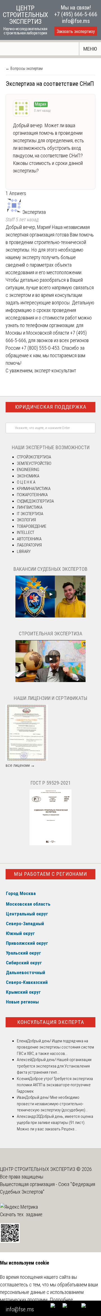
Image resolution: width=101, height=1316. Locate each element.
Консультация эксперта (50, 1022)
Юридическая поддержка (50, 407)
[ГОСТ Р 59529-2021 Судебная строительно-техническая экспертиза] (50, 843)
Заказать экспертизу (76, 31)
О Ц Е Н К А (26, 482)
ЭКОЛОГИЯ (26, 519)
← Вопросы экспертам (24, 68)
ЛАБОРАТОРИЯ (29, 545)
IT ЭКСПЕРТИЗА (30, 513)
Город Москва (21, 893)
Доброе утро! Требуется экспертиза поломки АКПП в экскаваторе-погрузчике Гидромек (55, 1085)
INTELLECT (25, 532)
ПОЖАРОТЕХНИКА (32, 494)
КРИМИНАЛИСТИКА (33, 488)
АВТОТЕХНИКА (29, 538)
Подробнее (61, 1300)
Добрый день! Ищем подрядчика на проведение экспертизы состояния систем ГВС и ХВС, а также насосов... (55, 1047)
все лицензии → (20, 765)
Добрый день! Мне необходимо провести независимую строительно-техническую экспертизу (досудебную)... (52, 1104)
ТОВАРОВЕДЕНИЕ (31, 526)
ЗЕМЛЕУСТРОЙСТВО (34, 463)
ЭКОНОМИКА (28, 476)
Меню (90, 49)
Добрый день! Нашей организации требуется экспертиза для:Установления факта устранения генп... (54, 1066)
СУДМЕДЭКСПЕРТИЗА (35, 501)
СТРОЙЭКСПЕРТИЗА (34, 457)
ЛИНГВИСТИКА (29, 507)
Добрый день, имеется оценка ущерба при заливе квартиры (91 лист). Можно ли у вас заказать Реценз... (55, 1123)
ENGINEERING (28, 469)
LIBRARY (24, 551)
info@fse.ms (76, 21)
